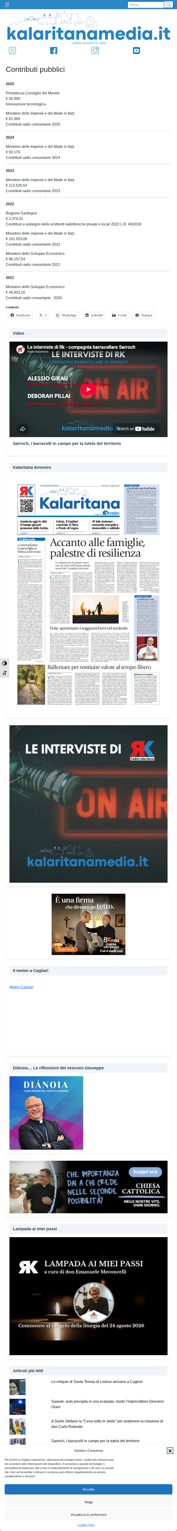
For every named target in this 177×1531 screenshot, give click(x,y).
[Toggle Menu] (8, 5)
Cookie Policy (86, 1525)
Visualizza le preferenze (88, 1515)
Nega (89, 1502)
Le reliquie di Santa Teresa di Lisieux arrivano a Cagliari (97, 1382)
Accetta (88, 1489)
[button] (170, 1450)
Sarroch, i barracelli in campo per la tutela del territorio (95, 1441)
